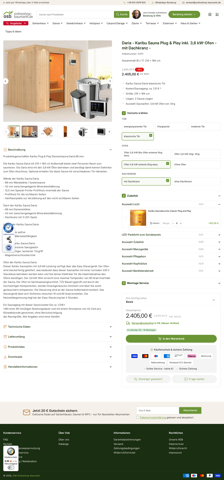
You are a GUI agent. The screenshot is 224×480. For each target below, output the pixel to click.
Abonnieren (190, 410)
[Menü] (17, 448)
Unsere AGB (176, 439)
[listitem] (136, 2)
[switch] (11, 468)
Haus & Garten (189, 23)
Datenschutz (176, 444)
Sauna (56, 23)
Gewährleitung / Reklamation (20, 461)
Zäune (135, 23)
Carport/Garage (116, 23)
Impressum (175, 452)
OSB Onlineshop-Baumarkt (26, 475)
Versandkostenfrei (143, 323)
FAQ (5, 439)
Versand (118, 444)
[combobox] (83, 14)
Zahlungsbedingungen (127, 448)
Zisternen (168, 23)
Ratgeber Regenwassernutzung (21, 448)
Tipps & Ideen (13, 31)
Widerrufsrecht (178, 448)
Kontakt (7, 444)
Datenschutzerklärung (153, 417)
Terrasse (151, 23)
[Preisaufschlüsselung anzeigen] (214, 300)
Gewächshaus (74, 23)
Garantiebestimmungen (127, 439)
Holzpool (95, 23)
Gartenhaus (39, 23)
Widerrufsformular (124, 452)
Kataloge (64, 444)
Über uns (64, 439)
